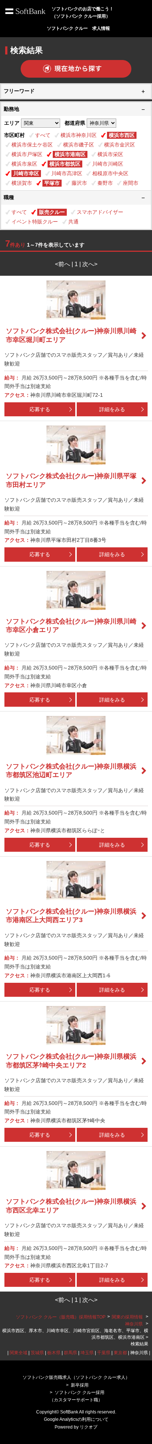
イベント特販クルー (34, 222)
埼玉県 (87, 1352)
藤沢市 (79, 183)
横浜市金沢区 (119, 145)
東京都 (120, 1352)
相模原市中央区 (110, 173)
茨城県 (37, 1352)
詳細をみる (112, 409)
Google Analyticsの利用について (76, 1419)
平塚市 (52, 183)
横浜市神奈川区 (79, 135)
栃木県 (54, 1352)
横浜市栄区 (110, 154)
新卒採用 (80, 1385)
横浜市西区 (122, 135)
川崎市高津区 (66, 173)
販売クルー (52, 212)
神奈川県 (134, 1324)
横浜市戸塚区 (26, 154)
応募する (40, 409)
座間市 (130, 183)
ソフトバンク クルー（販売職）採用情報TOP (61, 1317)
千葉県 (103, 1352)
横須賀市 (21, 183)
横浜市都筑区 (64, 164)
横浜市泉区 (24, 164)
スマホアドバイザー (100, 212)
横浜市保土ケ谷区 (32, 145)
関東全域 (18, 1352)
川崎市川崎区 (107, 164)
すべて (43, 135)
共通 (73, 222)
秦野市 (105, 183)
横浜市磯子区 (78, 145)
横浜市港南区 (70, 154)
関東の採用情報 (128, 1317)
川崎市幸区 (26, 173)
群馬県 (70, 1352)
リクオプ (88, 1427)
